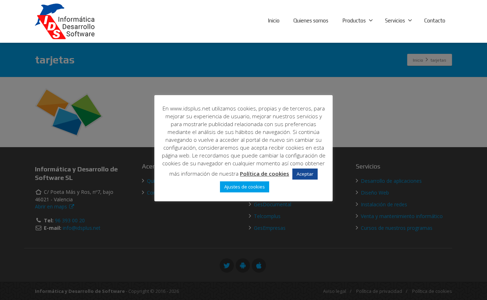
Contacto (434, 20)
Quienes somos (310, 20)
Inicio (274, 20)
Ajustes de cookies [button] (244, 186)
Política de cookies (264, 173)
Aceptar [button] (305, 174)
